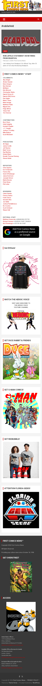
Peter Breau (6, 182)
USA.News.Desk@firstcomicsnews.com (12, 645)
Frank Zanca (7, 198)
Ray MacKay (7, 152)
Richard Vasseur (8, 221)
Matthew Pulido (8, 104)
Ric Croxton (6, 206)
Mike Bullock (7, 132)
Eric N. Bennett (7, 170)
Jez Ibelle (6, 202)
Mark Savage (7, 102)
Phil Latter (6, 184)
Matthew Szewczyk (9, 219)
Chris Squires (7, 168)
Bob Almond (7, 90)
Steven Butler (7, 158)
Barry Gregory (7, 84)
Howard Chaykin (8, 126)
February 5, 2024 (8, 60)
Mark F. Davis (7, 100)
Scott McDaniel (8, 134)
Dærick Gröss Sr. (8, 94)
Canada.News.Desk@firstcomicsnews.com (13, 657)
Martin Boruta (7, 180)
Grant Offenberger (9, 174)
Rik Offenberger (8, 223)
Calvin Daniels (7, 193)
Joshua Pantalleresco (10, 204)
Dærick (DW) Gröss (9, 96)
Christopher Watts (9, 92)
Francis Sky (6, 172)
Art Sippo (6, 144)
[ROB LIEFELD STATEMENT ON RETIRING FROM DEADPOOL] (21, 41)
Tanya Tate (6, 111)
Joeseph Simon (8, 178)
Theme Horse (12, 683)
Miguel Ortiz (6, 107)
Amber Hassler (8, 82)
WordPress (36, 683)
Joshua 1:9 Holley (8, 130)
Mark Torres (7, 150)
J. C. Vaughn (7, 128)
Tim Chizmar (7, 113)
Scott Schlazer (7, 208)
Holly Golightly (7, 124)
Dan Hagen (6, 98)
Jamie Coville (7, 146)
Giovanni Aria (7, 200)
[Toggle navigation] (4, 19)
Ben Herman (7, 86)
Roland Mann (7, 154)
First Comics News (20, 60)
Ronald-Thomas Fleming (11, 156)
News (5, 51)
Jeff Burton (6, 148)
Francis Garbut (7, 195)
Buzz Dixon (6, 122)
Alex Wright (6, 80)
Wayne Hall (6, 210)
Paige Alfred (7, 109)
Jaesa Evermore (8, 176)
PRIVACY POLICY (32, 680)
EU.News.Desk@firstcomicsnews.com (11, 668)
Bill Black (5, 88)
